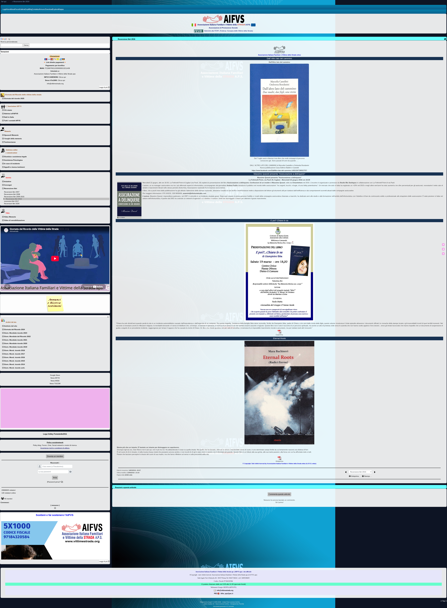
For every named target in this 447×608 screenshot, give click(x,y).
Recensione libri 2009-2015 (14, 197)
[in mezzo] (443, 249)
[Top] (443, 244)
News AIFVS (55, 378)
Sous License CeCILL (222, 604)
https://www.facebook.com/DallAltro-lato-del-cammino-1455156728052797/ (279, 170)
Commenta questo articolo (279, 494)
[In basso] (443, 253)
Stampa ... (368, 476)
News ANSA (55, 381)
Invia (55, 478)
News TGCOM (55, 383)
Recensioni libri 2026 (11, 203)
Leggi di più (103, 87)
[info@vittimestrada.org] (215, 590)
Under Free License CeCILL (231, 602)
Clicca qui (62, 77)
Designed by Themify (237, 604)
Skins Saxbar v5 (209, 604)
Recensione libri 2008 (12, 194)
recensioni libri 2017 (11, 201)
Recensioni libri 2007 (11, 192)
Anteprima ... (356, 476)
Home (9, 1)
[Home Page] (223, 19)
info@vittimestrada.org (55, 84)
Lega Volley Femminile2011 (55, 434)
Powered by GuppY (206, 602)
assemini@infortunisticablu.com (194, 193)
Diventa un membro (55, 456)
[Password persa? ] (55, 482)
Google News (55, 375)
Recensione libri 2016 (14, 199)
